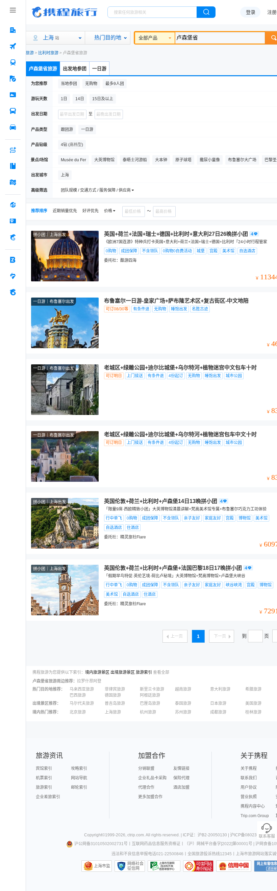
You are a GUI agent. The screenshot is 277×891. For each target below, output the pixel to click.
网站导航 (79, 778)
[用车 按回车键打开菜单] (13, 127)
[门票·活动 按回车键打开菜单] (13, 95)
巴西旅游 (78, 695)
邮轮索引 (79, 787)
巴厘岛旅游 (150, 703)
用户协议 (249, 787)
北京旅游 (78, 712)
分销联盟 (146, 768)
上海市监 (102, 866)
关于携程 (249, 768)
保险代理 (181, 778)
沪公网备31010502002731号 (101, 843)
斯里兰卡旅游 (152, 689)
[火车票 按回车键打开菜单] (13, 62)
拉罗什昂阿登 (89, 681)
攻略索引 (79, 768)
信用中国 (233, 866)
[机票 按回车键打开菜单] (13, 46)
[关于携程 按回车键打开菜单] (13, 292)
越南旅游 (183, 689)
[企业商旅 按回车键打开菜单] (13, 260)
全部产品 (147, 37)
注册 (272, 12)
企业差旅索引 (48, 797)
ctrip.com (135, 835)
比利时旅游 (48, 53)
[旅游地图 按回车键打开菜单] (13, 182)
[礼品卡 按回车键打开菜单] (13, 221)
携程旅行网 (64, 12)
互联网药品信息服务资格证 (156, 843)
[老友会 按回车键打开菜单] (13, 276)
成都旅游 (218, 712)
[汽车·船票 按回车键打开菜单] (13, 111)
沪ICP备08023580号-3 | (252, 835)
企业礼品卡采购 (152, 778)
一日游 (99, 68)
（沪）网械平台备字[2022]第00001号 (218, 843)
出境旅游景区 (122, 672)
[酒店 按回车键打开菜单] (13, 30)
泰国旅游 (183, 703)
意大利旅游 (220, 689)
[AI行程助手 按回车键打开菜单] (13, 150)
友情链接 (181, 768)
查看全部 (161, 672)
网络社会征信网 (135, 866)
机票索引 (44, 778)
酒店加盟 (181, 787)
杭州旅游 (148, 712)
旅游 (30, 53)
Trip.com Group (255, 815)
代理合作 (146, 787)
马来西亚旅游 (82, 689)
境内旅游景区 (97, 672)
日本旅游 (218, 703)
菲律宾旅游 (115, 689)
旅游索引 (144, 672)
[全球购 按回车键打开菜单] (13, 205)
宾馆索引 (44, 768)
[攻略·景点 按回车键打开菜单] (13, 166)
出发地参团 (74, 68)
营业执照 (249, 797)
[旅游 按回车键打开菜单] (13, 79)
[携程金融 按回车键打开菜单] (13, 237)
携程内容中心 (253, 806)
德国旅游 (113, 695)
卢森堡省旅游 (43, 68)
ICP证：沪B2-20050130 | (206, 835)
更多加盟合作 (150, 797)
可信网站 (198, 866)
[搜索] (206, 12)
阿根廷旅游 (150, 695)
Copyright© (94, 835)
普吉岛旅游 (115, 703)
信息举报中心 (164, 866)
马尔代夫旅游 (82, 703)
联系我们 (249, 778)
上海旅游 (113, 712)
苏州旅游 (183, 712)
